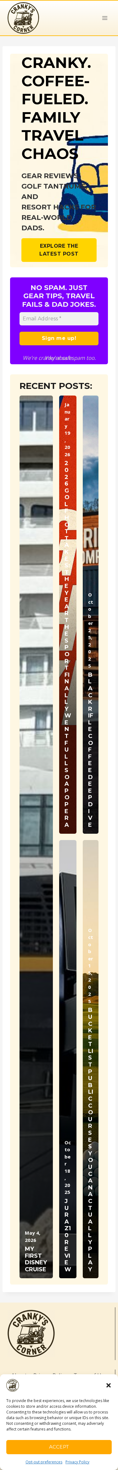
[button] (108, 1385)
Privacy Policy (77, 1462)
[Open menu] (104, 18)
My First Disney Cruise (36, 1259)
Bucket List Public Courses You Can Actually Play (90, 1140)
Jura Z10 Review (68, 1235)
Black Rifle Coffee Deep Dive (90, 750)
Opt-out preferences (43, 1462)
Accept (59, 1447)
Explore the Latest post (59, 250)
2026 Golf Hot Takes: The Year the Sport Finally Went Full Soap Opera (68, 644)
